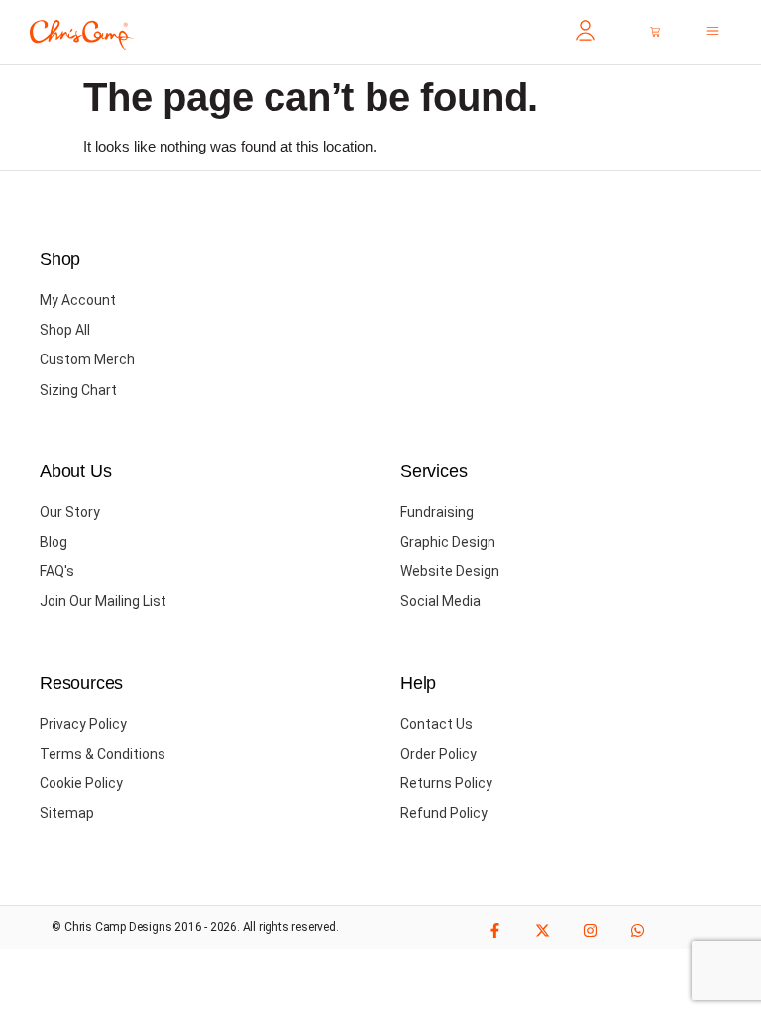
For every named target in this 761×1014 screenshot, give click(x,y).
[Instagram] (590, 930)
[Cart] (655, 32)
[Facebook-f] (495, 930)
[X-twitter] (542, 930)
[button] (712, 33)
